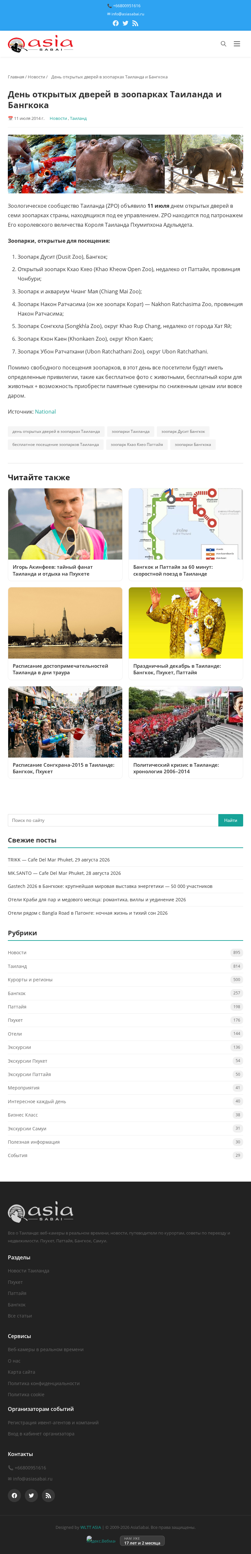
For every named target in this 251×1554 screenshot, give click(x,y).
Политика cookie (26, 1394)
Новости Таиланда (28, 1271)
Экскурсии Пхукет (27, 1061)
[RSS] (135, 24)
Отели (15, 1034)
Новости (36, 77)
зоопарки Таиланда (131, 431)
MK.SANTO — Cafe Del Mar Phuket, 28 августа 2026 (64, 873)
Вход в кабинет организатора (41, 1434)
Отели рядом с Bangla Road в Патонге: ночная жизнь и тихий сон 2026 (88, 913)
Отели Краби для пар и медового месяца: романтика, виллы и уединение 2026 (97, 899)
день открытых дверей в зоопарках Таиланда (56, 431)
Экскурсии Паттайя (29, 1074)
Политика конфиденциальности (44, 1383)
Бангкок (16, 993)
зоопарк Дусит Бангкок (183, 431)
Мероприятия (24, 1088)
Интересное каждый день (37, 1101)
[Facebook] (116, 24)
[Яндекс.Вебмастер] (101, 1541)
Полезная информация (34, 1142)
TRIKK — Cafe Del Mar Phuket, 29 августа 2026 (59, 860)
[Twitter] (125, 24)
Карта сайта (21, 1372)
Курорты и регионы (30, 979)
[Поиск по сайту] (223, 44)
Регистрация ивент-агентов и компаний (53, 1422)
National (45, 411)
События (17, 1155)
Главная (16, 77)
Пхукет (15, 1020)
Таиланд (78, 118)
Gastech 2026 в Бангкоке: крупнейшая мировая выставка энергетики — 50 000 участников (110, 886)
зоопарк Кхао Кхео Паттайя (137, 444)
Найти (230, 820)
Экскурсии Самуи (27, 1128)
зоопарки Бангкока (193, 444)
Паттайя (17, 1007)
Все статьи (20, 1316)
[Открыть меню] (237, 44)
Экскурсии (19, 1047)
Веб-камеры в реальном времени (46, 1349)
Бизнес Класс (23, 1115)
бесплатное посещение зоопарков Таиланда (55, 444)
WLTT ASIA (90, 1527)
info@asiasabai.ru (33, 1479)
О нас (14, 1361)
